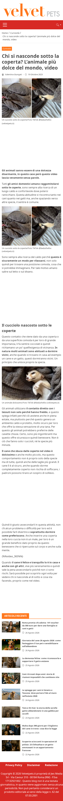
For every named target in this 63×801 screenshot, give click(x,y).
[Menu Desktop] (5, 24)
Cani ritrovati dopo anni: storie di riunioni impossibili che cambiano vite (40, 675)
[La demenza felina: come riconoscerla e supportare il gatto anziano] (11, 662)
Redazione (51, 765)
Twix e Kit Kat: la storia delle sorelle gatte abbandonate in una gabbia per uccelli (40, 711)
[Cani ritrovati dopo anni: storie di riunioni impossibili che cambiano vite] (11, 678)
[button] (58, 25)
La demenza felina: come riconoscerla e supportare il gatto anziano (41, 660)
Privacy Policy (14, 765)
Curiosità (7, 48)
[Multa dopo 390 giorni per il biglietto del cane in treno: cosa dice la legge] (11, 729)
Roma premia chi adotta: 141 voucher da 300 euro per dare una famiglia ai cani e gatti (40, 625)
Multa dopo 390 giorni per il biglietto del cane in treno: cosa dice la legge (40, 727)
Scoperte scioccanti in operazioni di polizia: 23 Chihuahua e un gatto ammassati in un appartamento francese (39, 746)
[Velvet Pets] (31, 10)
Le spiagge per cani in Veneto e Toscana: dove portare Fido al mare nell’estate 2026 (39, 693)
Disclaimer (33, 765)
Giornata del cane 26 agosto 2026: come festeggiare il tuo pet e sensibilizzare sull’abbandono (41, 643)
